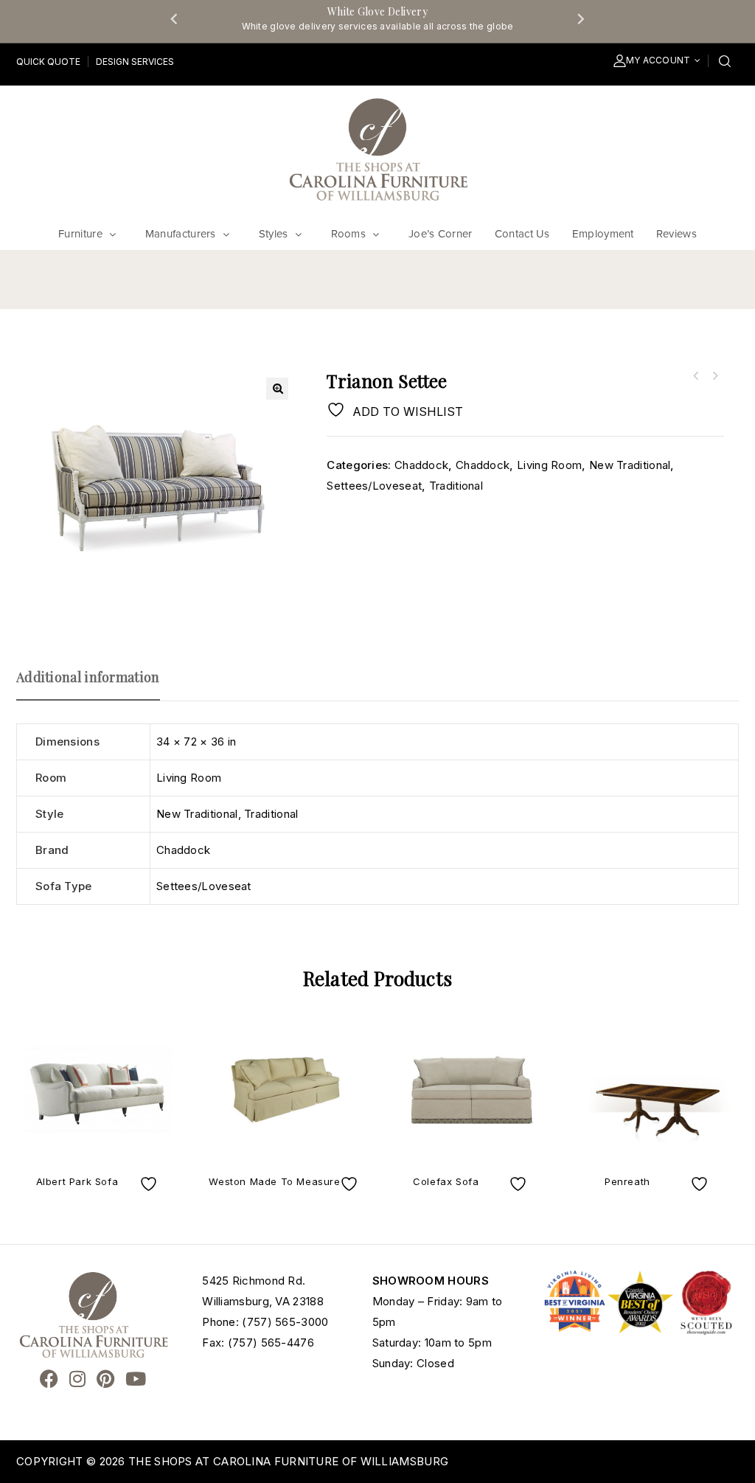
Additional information (88, 677)
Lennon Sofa (695, 376)
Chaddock (421, 465)
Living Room (549, 465)
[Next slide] (580, 18)
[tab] (95, 684)
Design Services (135, 61)
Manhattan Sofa (714, 376)
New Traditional (630, 465)
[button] (277, 389)
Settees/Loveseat (374, 486)
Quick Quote (48, 61)
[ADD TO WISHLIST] (150, 1184)
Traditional (456, 486)
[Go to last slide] (174, 18)
